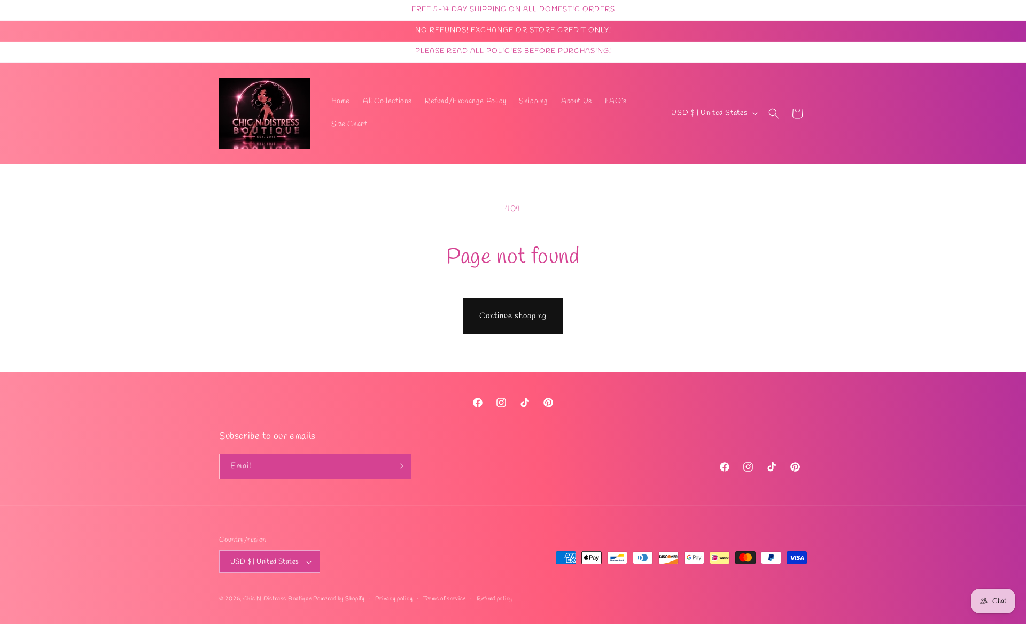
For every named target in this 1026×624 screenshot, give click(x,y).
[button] (774, 113)
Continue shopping (513, 316)
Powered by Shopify (339, 599)
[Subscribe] (399, 466)
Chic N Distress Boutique (278, 599)
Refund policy (494, 599)
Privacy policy (394, 599)
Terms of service (444, 599)
